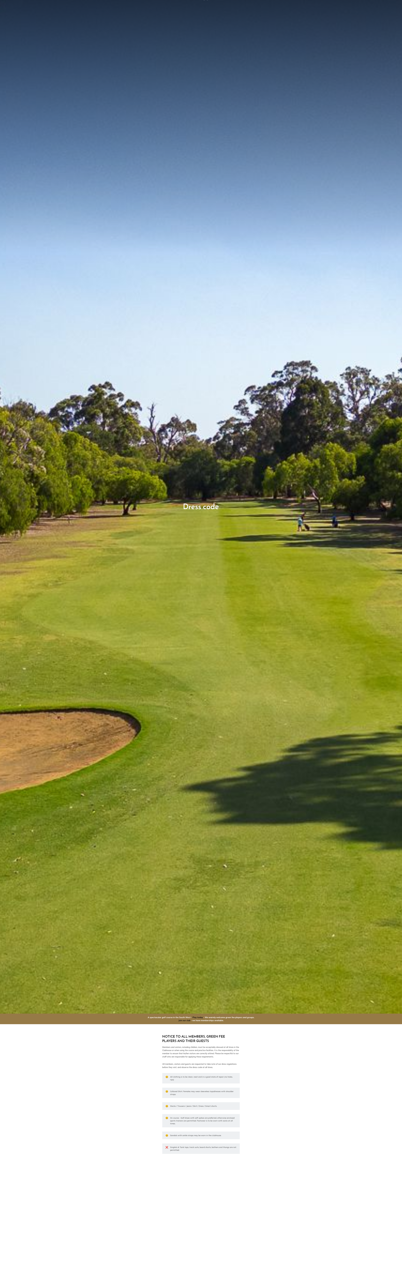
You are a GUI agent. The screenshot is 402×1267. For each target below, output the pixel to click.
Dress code (201, 507)
